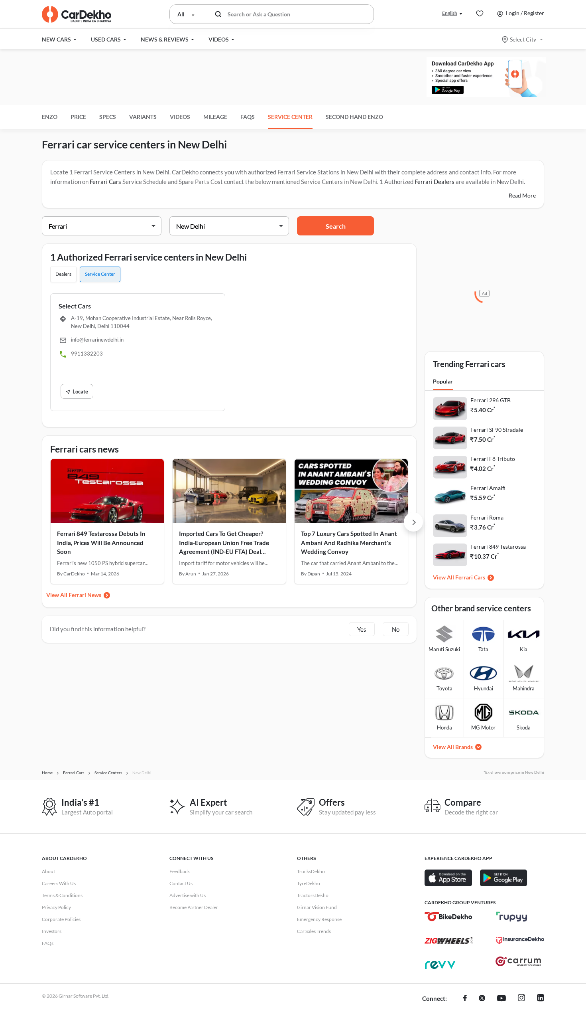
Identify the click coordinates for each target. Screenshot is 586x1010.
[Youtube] (501, 999)
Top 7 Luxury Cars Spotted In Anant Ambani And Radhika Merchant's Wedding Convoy (349, 542)
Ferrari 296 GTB (490, 400)
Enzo (49, 116)
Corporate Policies (61, 919)
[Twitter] (482, 999)
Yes (361, 629)
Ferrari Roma (486, 517)
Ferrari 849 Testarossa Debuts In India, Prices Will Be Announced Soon (101, 542)
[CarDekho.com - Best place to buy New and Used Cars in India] (76, 14)
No (395, 629)
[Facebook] (465, 999)
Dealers (63, 274)
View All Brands (453, 746)
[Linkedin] (540, 999)
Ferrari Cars (105, 181)
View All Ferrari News (73, 594)
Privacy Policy (56, 907)
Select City (523, 39)
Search (336, 226)
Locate (80, 391)
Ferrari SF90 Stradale (496, 429)
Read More (522, 195)
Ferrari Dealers (435, 181)
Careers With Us (59, 883)
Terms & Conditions (62, 895)
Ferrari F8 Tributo (492, 458)
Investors (51, 931)
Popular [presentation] (443, 381)
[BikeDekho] (448, 917)
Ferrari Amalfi (487, 487)
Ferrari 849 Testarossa (498, 546)
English (449, 13)
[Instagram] (521, 999)
